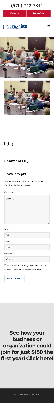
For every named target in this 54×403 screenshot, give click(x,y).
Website (8, 253)
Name (7, 229)
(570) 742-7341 (27, 5)
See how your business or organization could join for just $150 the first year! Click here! (27, 346)
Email (7, 241)
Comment (9, 192)
